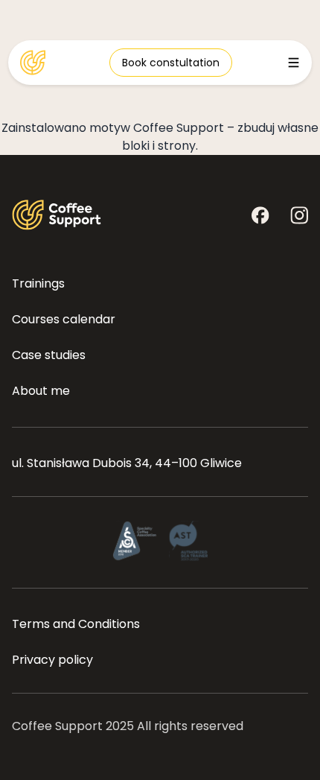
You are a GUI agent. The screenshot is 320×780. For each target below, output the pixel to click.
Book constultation (171, 62)
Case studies (49, 355)
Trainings (38, 283)
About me (41, 390)
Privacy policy (52, 659)
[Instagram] (299, 215)
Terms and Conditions (76, 623)
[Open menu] (293, 62)
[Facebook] (260, 215)
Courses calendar (63, 319)
